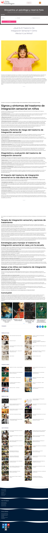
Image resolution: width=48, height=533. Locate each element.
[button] (40, 3)
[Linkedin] (3, 527)
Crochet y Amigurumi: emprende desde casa (38, 336)
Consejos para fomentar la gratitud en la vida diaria (39, 472)
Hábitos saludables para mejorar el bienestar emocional (38, 441)
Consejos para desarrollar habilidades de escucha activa (16, 461)
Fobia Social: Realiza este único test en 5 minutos (39, 414)
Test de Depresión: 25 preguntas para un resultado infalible (16, 420)
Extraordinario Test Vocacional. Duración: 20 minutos (39, 404)
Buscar (9, 21)
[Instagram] (8, 527)
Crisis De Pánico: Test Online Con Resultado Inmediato (38, 420)
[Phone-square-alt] (6, 529)
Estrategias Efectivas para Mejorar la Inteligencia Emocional (39, 461)
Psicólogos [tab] (3, 14)
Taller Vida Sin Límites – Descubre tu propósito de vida (16, 351)
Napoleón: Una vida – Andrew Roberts (16, 367)
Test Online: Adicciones (37, 409)
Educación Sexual (13, 340)
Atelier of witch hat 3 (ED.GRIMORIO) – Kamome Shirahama (6, 321)
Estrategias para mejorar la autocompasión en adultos (14, 451)
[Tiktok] (6, 527)
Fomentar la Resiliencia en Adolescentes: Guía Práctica (14, 456)
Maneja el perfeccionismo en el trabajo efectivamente (39, 456)
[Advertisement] (24, 94)
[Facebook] (3, 525)
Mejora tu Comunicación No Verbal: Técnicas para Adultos (39, 436)
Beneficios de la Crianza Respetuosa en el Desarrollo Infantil (23, 290)
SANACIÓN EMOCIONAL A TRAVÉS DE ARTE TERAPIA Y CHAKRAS (39, 351)
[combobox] (9, 18)
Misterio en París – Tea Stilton (15, 387)
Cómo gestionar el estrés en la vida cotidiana (39, 466)
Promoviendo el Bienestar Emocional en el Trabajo (16, 431)
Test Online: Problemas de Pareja (15, 414)
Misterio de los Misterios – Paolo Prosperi (38, 383)
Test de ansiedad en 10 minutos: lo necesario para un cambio (15, 404)
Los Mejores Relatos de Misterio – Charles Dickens (15, 383)
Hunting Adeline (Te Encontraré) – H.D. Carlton (39, 368)
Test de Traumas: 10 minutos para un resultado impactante (16, 399)
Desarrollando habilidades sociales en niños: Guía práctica (16, 441)
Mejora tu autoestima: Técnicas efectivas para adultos (15, 472)
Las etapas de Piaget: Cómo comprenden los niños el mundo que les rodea (25, 102)
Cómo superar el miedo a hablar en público (16, 477)
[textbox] (9, 18)
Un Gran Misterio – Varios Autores (30, 315)
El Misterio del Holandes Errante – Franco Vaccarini (38, 388)
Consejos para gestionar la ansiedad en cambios (39, 446)
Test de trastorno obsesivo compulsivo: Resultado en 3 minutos (16, 409)
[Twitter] (6, 525)
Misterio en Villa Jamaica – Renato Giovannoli (41, 322)
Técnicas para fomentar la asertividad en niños (16, 446)
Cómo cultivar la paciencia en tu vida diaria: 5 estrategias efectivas (16, 466)
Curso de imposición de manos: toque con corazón (16, 346)
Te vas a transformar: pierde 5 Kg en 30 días (39, 346)
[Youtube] (8, 525)
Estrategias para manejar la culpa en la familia (16, 436)
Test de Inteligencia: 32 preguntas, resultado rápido (38, 399)
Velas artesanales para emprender (15, 335)
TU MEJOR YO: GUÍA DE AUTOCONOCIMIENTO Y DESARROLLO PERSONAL (39, 341)
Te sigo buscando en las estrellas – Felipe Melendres (18, 321)
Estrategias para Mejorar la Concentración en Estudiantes (38, 477)
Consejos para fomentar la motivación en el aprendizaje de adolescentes (39, 431)
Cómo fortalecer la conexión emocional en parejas (38, 451)
